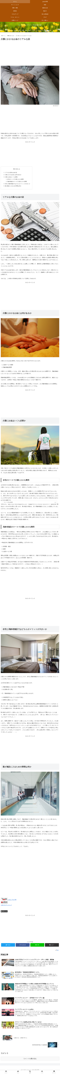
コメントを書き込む (30, 1058)
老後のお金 (4, 911)
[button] (55, 503)
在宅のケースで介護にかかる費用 (15, 179)
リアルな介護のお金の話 (11, 172)
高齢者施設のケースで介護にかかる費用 (17, 181)
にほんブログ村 (12, 899)
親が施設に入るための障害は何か (13, 186)
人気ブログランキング (6, 905)
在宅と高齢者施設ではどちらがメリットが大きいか (17, 183)
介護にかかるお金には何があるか (13, 174)
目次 (14, 169)
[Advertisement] (30, 52)
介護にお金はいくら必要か (11, 177)
